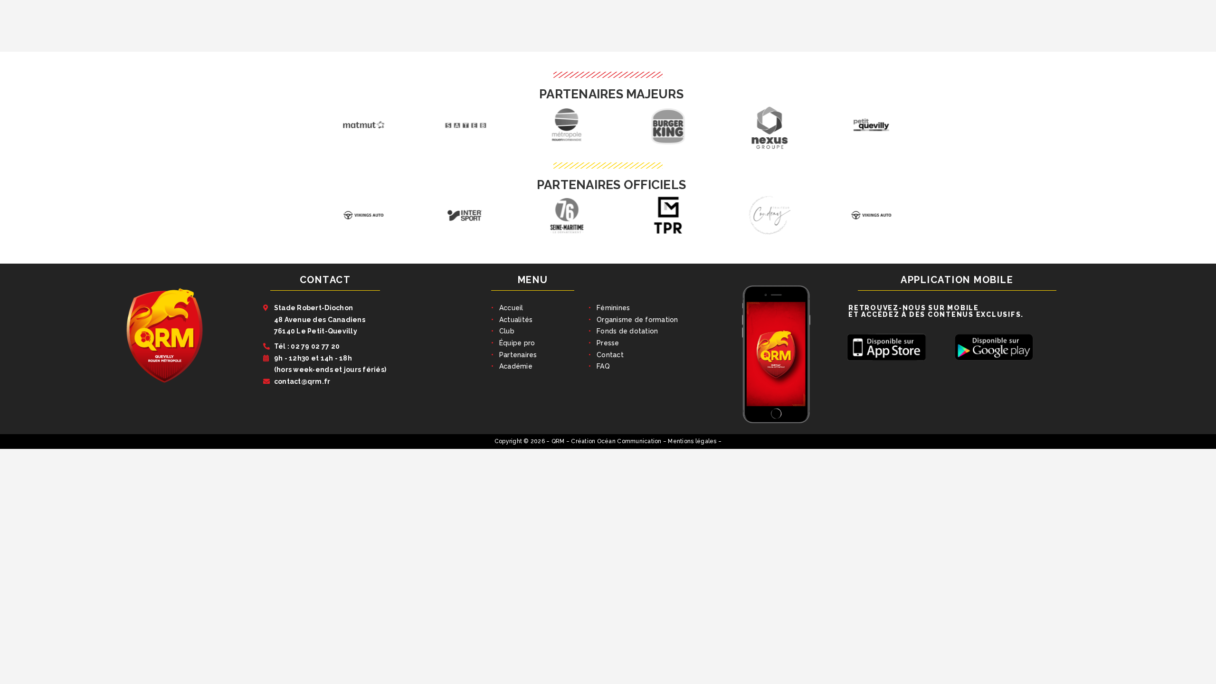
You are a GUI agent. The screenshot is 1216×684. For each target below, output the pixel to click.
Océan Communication (629, 441)
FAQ (603, 366)
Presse (608, 343)
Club (506, 331)
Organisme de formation (637, 319)
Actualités (516, 319)
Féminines (613, 308)
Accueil (511, 308)
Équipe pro (517, 343)
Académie (515, 366)
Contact (610, 355)
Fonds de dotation (627, 331)
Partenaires (518, 355)
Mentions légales (692, 441)
